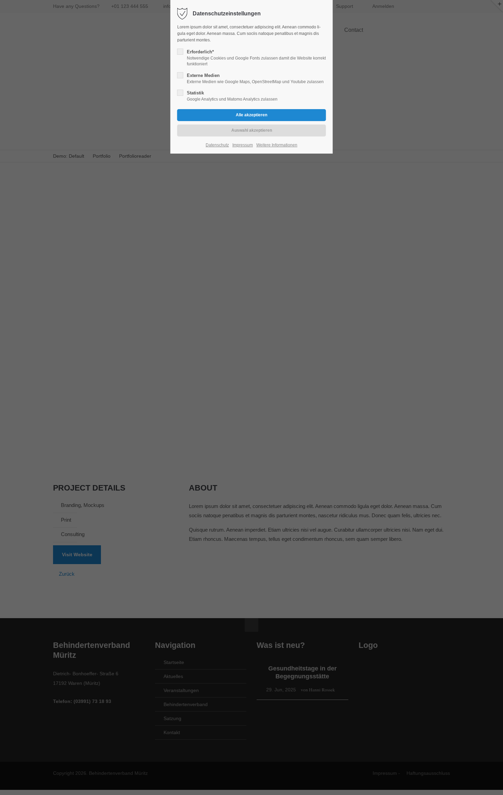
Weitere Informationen (276, 145)
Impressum (242, 145)
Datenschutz (217, 145)
